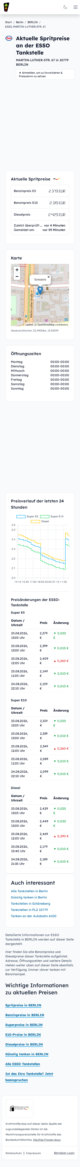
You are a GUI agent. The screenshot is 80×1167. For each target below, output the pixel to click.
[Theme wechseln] (65, 7)
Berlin (19, 22)
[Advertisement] (40, 125)
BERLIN (33, 22)
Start (8, 22)
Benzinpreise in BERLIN (24, 1015)
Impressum (33, 1153)
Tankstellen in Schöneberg (30, 904)
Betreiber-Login (64, 1153)
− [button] (17, 276)
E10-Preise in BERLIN (23, 1035)
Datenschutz (14, 1153)
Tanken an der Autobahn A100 (33, 916)
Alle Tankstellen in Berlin (29, 891)
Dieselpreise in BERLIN (24, 1044)
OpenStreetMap (45, 324)
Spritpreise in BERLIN (23, 1005)
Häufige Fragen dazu (47, 1139)
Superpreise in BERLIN (24, 1025)
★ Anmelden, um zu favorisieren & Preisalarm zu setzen (41, 74)
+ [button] (17, 270)
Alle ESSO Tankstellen (22, 1064)
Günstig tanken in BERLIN (26, 1054)
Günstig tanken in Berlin (29, 897)
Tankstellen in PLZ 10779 (29, 910)
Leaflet (29, 324)
